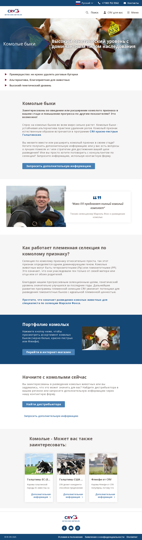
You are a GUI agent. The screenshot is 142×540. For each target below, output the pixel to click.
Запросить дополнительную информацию (58, 166)
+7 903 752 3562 (110, 3)
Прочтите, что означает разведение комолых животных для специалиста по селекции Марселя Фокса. (64, 301)
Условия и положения (70, 536)
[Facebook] (64, 528)
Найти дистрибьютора (43, 404)
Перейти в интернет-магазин (48, 352)
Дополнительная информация (41, 496)
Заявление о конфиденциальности (104, 536)
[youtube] (71, 528)
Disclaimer (132, 536)
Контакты (133, 3)
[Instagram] (77, 528)
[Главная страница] (13, 12)
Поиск (94, 12)
